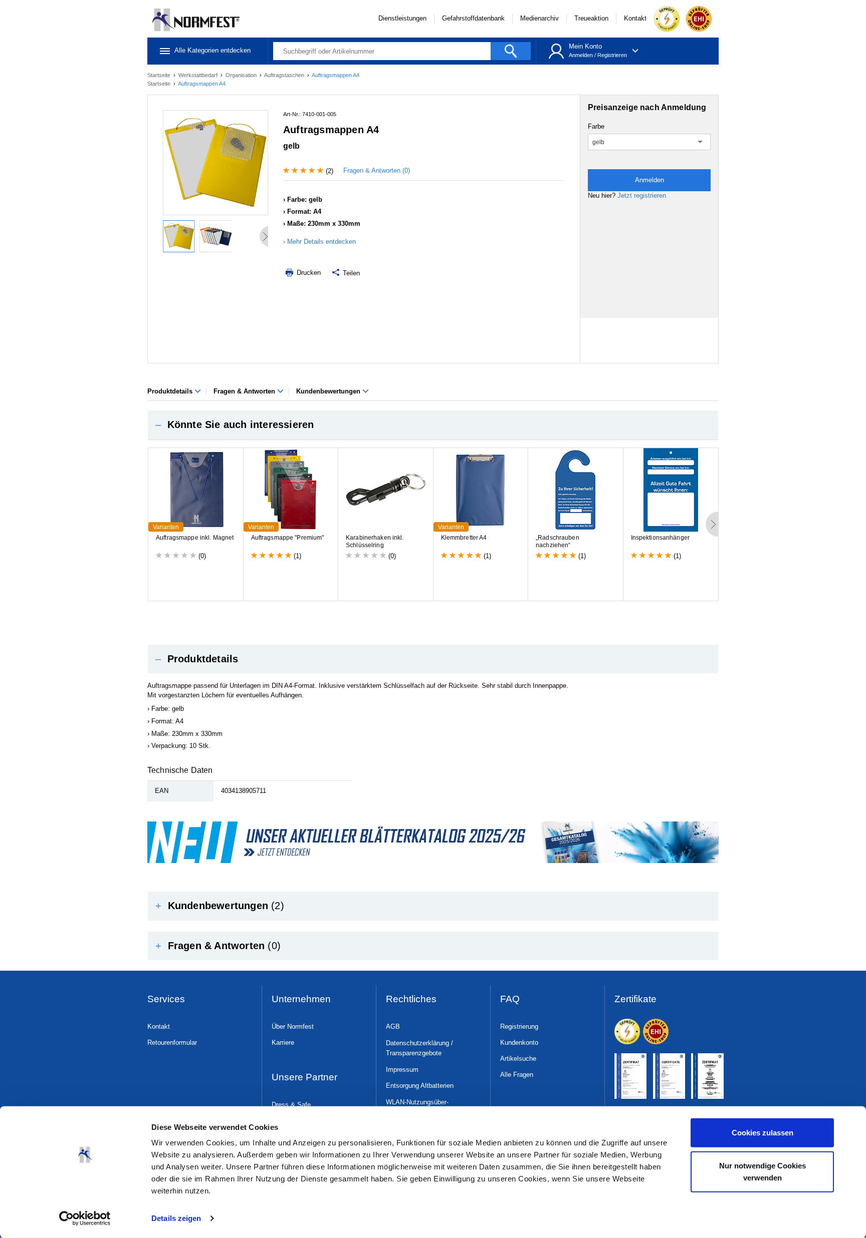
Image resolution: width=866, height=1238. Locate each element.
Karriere (283, 1042)
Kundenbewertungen (329, 391)
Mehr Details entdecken (321, 241)
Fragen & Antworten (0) (376, 170)
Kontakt (635, 18)
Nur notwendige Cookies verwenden (762, 1171)
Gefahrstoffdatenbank (473, 18)
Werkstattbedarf (198, 75)
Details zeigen (176, 1218)
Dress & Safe (291, 1104)
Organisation (242, 75)
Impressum (402, 1069)
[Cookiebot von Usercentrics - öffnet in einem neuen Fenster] (85, 1218)
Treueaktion (591, 18)
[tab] (433, 425)
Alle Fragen (516, 1074)
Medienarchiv (539, 18)
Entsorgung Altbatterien (420, 1085)
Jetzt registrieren (641, 195)
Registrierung (519, 1026)
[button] (433, 425)
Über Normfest (293, 1026)
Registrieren (612, 55)
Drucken (308, 272)
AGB (393, 1026)
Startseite (159, 75)
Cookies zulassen (762, 1132)
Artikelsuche (518, 1058)
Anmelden (581, 55)
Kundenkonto (519, 1042)
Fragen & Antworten (245, 391)
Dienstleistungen (402, 18)
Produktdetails (170, 391)
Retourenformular (172, 1042)
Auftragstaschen (285, 75)
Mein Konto (585, 46)
